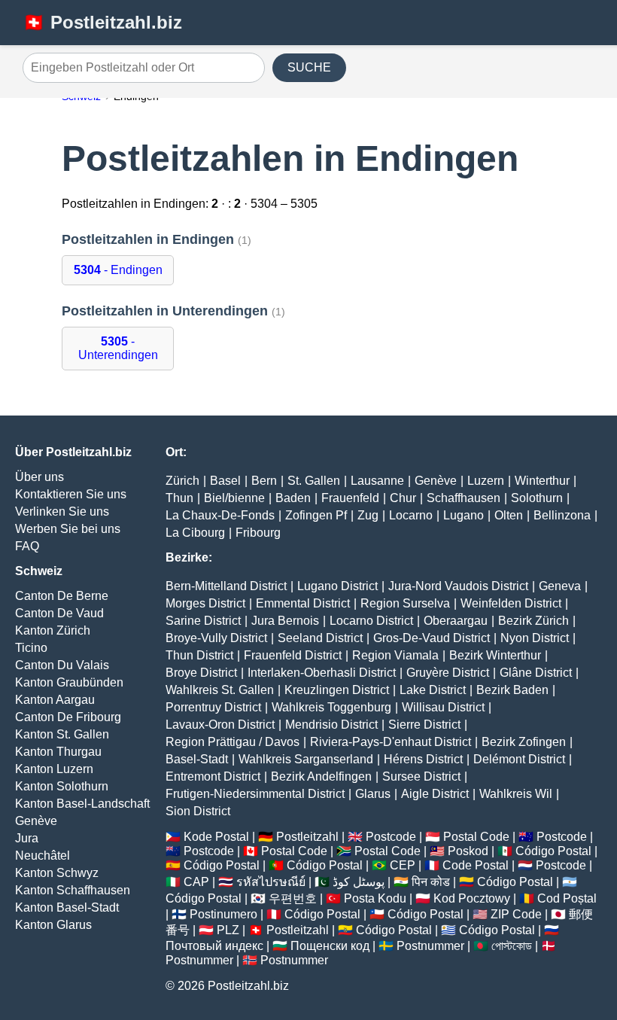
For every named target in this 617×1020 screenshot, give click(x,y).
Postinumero (223, 914)
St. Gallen (313, 480)
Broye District (201, 672)
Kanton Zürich (52, 630)
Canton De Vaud (59, 613)
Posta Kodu (375, 898)
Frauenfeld (350, 498)
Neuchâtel (42, 855)
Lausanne (377, 480)
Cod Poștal (567, 898)
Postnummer (430, 945)
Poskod (468, 851)
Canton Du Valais (62, 665)
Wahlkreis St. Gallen (220, 690)
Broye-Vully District (216, 638)
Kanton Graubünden (69, 682)
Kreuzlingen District (336, 690)
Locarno (411, 515)
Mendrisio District (331, 724)
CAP (196, 881)
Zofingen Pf (316, 515)
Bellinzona (562, 515)
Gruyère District (447, 672)
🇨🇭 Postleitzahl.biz (102, 22)
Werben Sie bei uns (67, 528)
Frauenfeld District (293, 655)
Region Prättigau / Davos (232, 741)
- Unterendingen (118, 348)
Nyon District (534, 638)
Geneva (560, 586)
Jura (26, 838)
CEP (402, 865)
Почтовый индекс (214, 945)
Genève (36, 820)
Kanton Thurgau (58, 751)
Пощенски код (329, 945)
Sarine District (203, 620)
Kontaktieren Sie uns (70, 494)
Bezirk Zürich (533, 620)
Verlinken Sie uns (62, 511)
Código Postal (553, 851)
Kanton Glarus (53, 924)
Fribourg (258, 532)
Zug (367, 515)
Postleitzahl (307, 836)
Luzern (485, 480)
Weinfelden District (510, 603)
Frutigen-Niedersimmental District (255, 793)
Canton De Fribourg (68, 717)
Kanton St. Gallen (62, 734)
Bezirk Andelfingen (321, 776)
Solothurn (537, 498)
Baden (293, 498)
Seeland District (320, 638)
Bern (264, 480)
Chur (403, 498)
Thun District (199, 655)
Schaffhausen (463, 498)
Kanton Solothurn (61, 786)
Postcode (391, 836)
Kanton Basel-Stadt (67, 907)
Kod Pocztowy (471, 898)
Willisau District (443, 707)
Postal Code (476, 836)
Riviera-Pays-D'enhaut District (390, 741)
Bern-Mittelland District (226, 586)
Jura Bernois (285, 620)
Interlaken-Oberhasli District (322, 672)
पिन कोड (431, 881)
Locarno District (371, 620)
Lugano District (337, 586)
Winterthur (542, 480)
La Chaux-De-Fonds (220, 515)
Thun (179, 498)
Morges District (205, 603)
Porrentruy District (213, 707)
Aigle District (435, 793)
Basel (225, 480)
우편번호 (293, 898)
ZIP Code (516, 914)
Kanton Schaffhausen (72, 890)
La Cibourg (195, 532)
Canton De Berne (61, 595)
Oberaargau (456, 620)
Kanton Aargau (55, 699)
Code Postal (475, 865)
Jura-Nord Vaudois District (458, 586)
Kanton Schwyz (57, 872)
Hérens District (423, 759)
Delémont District (519, 759)
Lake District (433, 690)
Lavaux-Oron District (220, 724)
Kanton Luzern (54, 769)
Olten (508, 515)
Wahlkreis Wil (515, 793)
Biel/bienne (234, 498)
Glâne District (536, 672)
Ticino (31, 647)
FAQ (27, 546)
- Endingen (118, 269)
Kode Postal (216, 836)
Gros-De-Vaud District (431, 638)
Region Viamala (395, 655)
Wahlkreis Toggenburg (331, 707)
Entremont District (213, 776)
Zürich (182, 480)
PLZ (228, 930)
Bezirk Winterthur (495, 655)
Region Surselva (405, 603)
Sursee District (421, 776)
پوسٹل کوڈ (358, 881)
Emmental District (303, 603)
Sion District (198, 811)
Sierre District (424, 724)
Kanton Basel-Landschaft (82, 803)
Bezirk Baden (512, 690)
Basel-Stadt (197, 759)
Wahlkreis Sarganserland (306, 759)
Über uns (39, 476)
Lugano (463, 515)
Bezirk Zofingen (524, 741)
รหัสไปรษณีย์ (270, 881)
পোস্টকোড (511, 945)
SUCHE (309, 67)
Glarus (373, 793)
